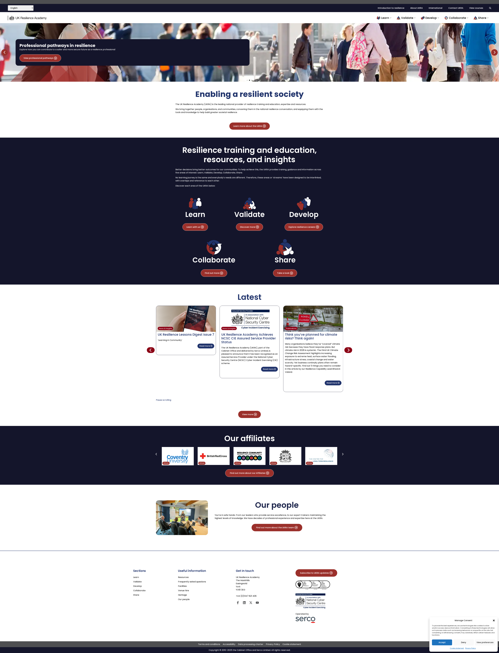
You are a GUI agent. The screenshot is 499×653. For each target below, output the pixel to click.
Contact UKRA (455, 8)
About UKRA (416, 8)
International (435, 8)
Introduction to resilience (391, 8)
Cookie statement (457, 648)
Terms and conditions (209, 644)
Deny (463, 642)
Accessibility (229, 644)
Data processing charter (250, 644)
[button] (494, 620)
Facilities (182, 586)
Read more (207, 369)
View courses (476, 8)
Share (482, 18)
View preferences (485, 642)
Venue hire (183, 590)
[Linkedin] (244, 603)
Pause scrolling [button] (163, 399)
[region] (249, 52)
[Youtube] (257, 603)
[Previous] (151, 350)
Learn (385, 18)
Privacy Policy (470, 648)
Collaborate (457, 18)
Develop (431, 18)
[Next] (348, 350)
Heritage (182, 594)
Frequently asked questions (192, 581)
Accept (442, 642)
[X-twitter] (251, 603)
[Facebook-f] (238, 603)
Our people (184, 599)
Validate (407, 18)
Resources (183, 577)
